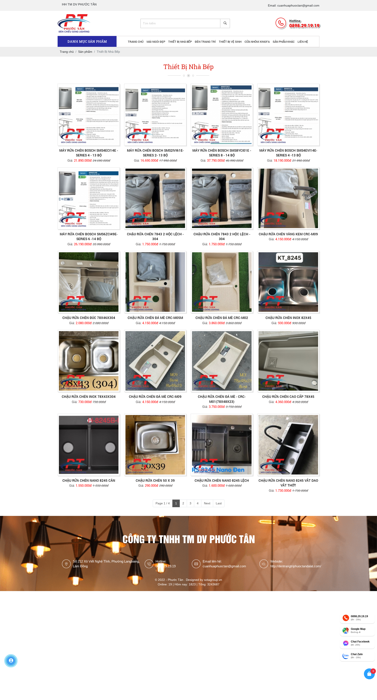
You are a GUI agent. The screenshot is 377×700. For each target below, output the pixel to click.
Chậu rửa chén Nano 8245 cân (88, 480)
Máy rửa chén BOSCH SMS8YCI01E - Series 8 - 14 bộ (221, 153)
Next (207, 503)
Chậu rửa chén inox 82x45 (288, 317)
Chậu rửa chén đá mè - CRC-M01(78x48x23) (222, 399)
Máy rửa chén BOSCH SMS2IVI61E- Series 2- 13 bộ (155, 153)
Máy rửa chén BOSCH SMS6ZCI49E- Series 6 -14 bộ (89, 236)
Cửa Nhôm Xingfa (257, 42)
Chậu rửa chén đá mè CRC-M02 (221, 317)
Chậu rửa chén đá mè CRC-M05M (155, 317)
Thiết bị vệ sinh (230, 42)
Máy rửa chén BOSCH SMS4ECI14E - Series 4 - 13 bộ (88, 153)
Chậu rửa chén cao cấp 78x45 (288, 396)
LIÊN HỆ (303, 42)
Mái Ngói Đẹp (156, 42)
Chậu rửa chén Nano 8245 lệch (222, 480)
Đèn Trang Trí (205, 42)
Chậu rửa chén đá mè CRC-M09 (155, 396)
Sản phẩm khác (284, 42)
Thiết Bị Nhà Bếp (180, 42)
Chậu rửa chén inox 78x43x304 (89, 396)
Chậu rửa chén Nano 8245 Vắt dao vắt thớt (288, 483)
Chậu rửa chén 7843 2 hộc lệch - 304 (155, 236)
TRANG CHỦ (136, 42)
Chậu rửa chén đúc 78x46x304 (88, 317)
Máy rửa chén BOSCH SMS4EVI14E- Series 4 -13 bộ (288, 153)
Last (219, 503)
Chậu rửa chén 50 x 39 (155, 480)
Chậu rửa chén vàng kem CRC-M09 (288, 234)
